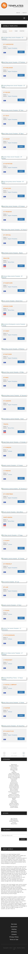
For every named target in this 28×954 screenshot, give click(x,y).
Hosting (14, 929)
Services (14, 924)
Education (14, 780)
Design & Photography (14, 777)
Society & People (14, 803)
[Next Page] (23, 755)
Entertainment (14, 782)
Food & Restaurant (14, 788)
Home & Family (14, 790)
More (21, 52)
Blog (14, 771)
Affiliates (14, 932)
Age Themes (14, 818)
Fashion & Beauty (14, 785)
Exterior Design (14, 784)
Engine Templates (12, 48)
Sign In (18, 12)
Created (22, 31)
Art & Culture (14, 768)
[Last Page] (23, 753)
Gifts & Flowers (14, 789)
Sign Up (25, 12)
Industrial (14, 793)
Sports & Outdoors (14, 804)
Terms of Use (14, 939)
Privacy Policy (14, 937)
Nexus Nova (11, 262)
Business (14, 772)
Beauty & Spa (14, 769)
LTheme (10, 451)
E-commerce (14, 778)
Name (16, 31)
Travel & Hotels (14, 807)
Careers (14, 934)
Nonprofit (14, 801)
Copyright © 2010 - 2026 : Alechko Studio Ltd (14, 948)
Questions (14, 927)
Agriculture (14, 764)
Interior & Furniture (14, 794)
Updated (5, 32)
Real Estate (14, 802)
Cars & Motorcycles (14, 773)
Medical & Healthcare (14, 797)
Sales (10, 31)
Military (14, 798)
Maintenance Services (14, 795)
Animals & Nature (14, 766)
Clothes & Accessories (14, 775)
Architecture (14, 767)
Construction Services (14, 776)
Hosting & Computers (14, 791)
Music (14, 799)
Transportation (14, 806)
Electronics (14, 781)
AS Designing (14, 820)
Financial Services (14, 786)
